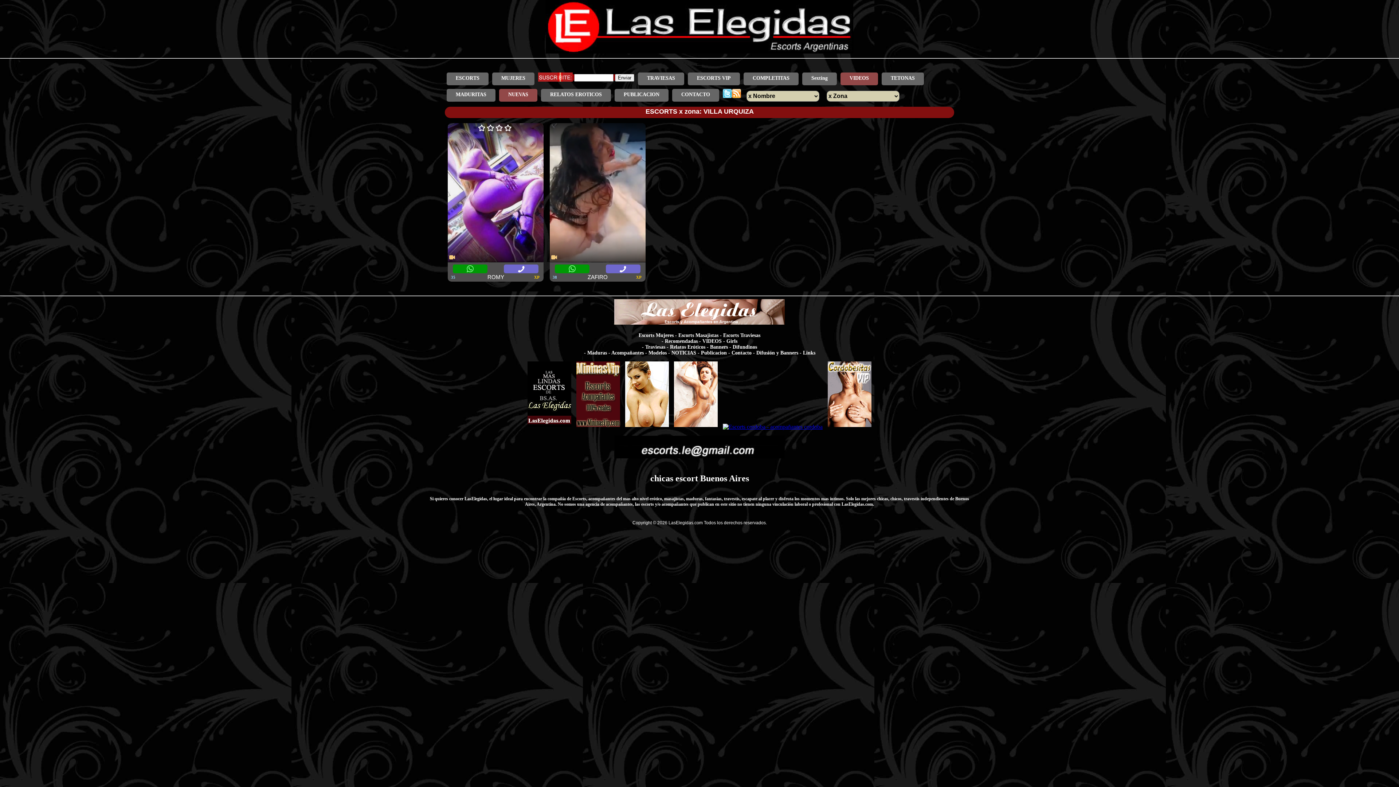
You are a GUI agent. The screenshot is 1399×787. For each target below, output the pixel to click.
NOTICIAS (683, 353)
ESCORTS (467, 78)
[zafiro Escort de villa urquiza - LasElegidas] (598, 193)
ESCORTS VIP (714, 78)
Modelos (657, 353)
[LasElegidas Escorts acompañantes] (549, 427)
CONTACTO (695, 94)
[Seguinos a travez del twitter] (727, 94)
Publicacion (714, 353)
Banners (719, 347)
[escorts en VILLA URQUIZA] (699, 51)
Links (809, 353)
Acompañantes (627, 353)
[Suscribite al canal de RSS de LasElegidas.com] (736, 94)
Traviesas (655, 347)
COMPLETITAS (771, 78)
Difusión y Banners (777, 353)
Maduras (597, 353)
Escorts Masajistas (698, 335)
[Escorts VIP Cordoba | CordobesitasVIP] (849, 427)
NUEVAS (518, 94)
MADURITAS (471, 94)
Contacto (742, 353)
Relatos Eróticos (687, 347)
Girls (731, 341)
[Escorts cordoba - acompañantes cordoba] (772, 427)
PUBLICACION (641, 94)
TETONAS (903, 78)
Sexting (819, 78)
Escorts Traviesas (741, 335)
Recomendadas (681, 341)
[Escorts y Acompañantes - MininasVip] (598, 427)
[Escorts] (696, 427)
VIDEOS (859, 78)
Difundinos (745, 347)
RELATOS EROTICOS (576, 94)
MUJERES (513, 78)
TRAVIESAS (661, 78)
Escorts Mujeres (656, 335)
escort (686, 478)
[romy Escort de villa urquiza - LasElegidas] (496, 193)
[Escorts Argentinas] (647, 427)
